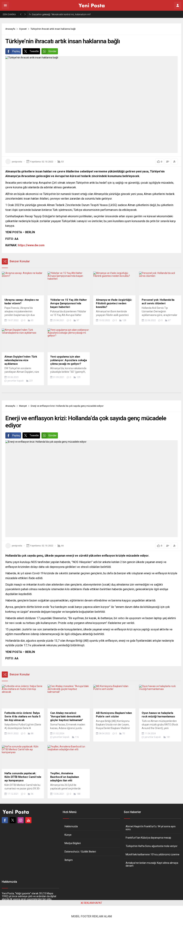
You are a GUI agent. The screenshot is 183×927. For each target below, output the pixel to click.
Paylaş (16, 51)
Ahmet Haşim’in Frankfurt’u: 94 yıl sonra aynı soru (150, 828)
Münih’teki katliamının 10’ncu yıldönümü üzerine (152, 854)
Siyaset (23, 29)
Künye (68, 834)
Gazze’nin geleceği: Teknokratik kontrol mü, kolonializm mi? (61, 14)
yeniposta (17, 161)
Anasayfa (10, 29)
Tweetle (34, 51)
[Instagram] (21, 820)
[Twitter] (13, 820)
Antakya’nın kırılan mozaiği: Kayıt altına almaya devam (152, 864)
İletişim (69, 860)
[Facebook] (5, 820)
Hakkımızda (71, 826)
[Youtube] (28, 820)
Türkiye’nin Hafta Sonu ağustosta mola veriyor (151, 846)
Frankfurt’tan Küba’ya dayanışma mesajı (148, 837)
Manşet (23, 406)
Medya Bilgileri (73, 843)
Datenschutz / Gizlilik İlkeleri (80, 851)
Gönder (52, 51)
